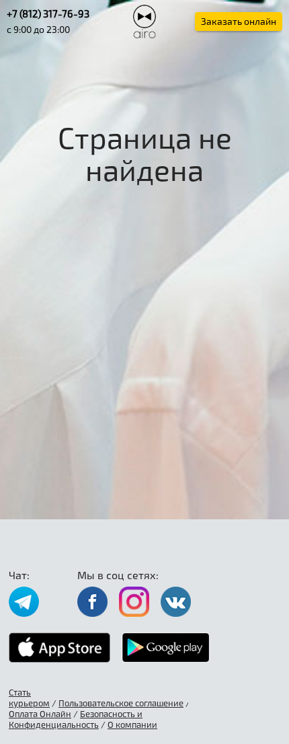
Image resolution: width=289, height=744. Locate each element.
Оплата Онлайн (40, 713)
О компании (132, 724)
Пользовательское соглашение (120, 703)
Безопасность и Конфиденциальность (75, 719)
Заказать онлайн (238, 21)
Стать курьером (29, 697)
